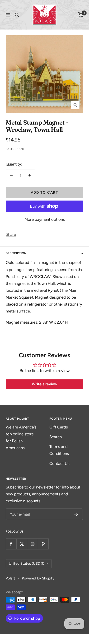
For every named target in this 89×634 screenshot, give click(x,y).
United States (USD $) (26, 563)
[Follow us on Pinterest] (43, 543)
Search (55, 436)
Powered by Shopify (38, 578)
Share (11, 234)
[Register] (76, 514)
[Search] (17, 15)
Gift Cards (58, 427)
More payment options (44, 219)
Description (16, 253)
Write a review (44, 384)
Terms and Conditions (59, 450)
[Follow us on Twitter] (21, 543)
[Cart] (80, 14)
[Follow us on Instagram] (32, 543)
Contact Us (59, 463)
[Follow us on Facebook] (11, 543)
